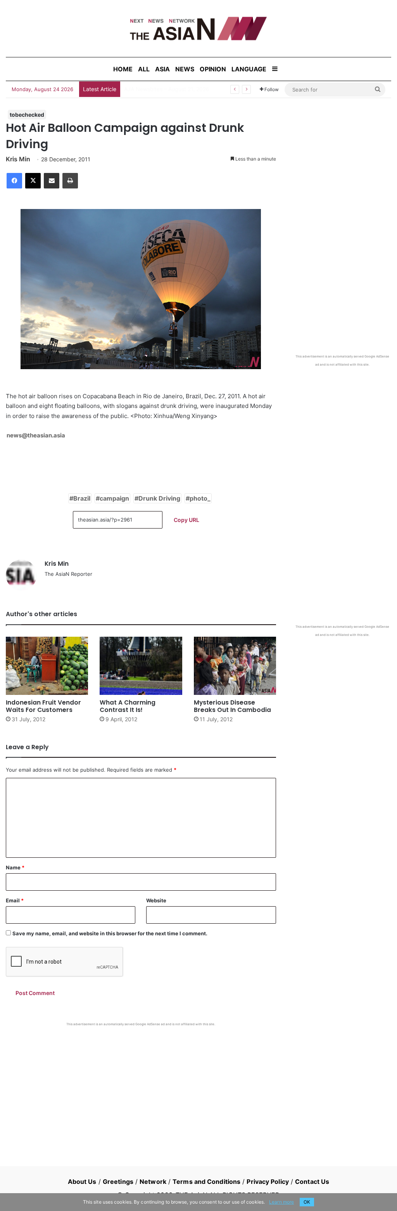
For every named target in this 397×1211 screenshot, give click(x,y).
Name (15, 867)
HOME (123, 69)
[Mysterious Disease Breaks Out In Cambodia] (235, 666)
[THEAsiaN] (198, 28)
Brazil (81, 498)
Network (153, 1181)
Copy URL (186, 520)
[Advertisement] (141, 1084)
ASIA (162, 69)
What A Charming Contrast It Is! (127, 706)
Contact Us (312, 1181)
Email (15, 900)
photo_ (200, 498)
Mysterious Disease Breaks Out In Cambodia (232, 706)
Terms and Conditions (206, 1181)
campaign (114, 498)
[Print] (70, 180)
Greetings (118, 1181)
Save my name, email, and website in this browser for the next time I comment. (109, 933)
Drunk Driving (159, 498)
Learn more (281, 1202)
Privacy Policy (267, 1181)
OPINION (213, 69)
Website (156, 900)
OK (307, 1202)
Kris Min (18, 159)
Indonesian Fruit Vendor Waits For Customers (43, 706)
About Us (82, 1181)
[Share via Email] (51, 180)
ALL (144, 69)
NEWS (184, 69)
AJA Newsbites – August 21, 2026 (166, 89)
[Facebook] (14, 180)
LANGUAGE (248, 69)
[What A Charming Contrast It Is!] (141, 666)
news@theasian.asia (36, 435)
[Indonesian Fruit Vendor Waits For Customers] (47, 666)
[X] (33, 180)
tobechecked (27, 114)
